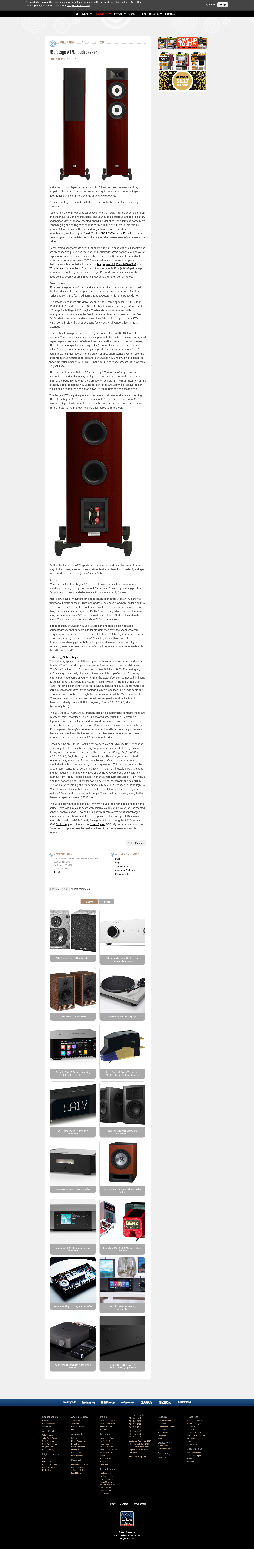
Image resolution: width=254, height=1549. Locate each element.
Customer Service (194, 1432)
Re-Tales (103, 1462)
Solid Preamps (48, 1441)
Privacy (190, 1441)
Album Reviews (106, 1427)
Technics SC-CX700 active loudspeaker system (122, 1191)
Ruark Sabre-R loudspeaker (73, 1016)
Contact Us (191, 1427)
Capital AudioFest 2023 (138, 1450)
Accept (223, 4)
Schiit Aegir (70, 657)
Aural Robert (105, 1444)
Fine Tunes (104, 1494)
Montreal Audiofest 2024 (139, 1444)
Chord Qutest (97, 824)
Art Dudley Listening (108, 1476)
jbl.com (57, 872)
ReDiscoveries (105, 1459)
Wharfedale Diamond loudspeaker (72, 958)
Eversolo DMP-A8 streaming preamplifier (122, 1308)
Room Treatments (78, 1447)
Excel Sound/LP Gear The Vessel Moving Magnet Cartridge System (122, 1073)
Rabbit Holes (105, 1456)
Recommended (101, 13)
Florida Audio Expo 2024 (139, 1447)
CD (43, 1458)
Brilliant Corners (106, 1447)
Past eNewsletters (165, 1449)
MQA (160, 1438)
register (65, 889)
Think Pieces (163, 1432)
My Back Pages (106, 1453)
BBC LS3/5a (108, 233)
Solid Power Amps (49, 1444)
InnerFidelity (76, 1473)
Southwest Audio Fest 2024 (140, 1441)
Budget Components (79, 1464)
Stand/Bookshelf (49, 1424)
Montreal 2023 (135, 1431)
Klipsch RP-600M (126, 264)
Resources (170, 13)
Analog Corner (106, 1473)
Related (89, 901)
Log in (53, 889)
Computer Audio (48, 1467)
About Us (190, 1430)
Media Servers (47, 1470)
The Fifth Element (107, 1479)
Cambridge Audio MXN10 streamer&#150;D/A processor (122, 1366)
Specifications (121, 866)
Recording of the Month (109, 1421)
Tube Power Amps (49, 1438)
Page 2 (139, 843)
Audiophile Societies (195, 1421)
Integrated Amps (49, 1447)
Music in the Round (107, 1485)
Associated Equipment (125, 870)
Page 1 (118, 859)
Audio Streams (106, 1482)
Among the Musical (108, 1438)
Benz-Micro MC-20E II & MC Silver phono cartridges (122, 1249)
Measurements (122, 874)
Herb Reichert (56, 59)
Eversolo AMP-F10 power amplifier (73, 1189)
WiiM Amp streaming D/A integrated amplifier (73, 1366)
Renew (189, 1459)
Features (103, 1430)
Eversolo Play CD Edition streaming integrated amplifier (72, 1073)
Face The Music (106, 1491)
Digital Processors (49, 1464)
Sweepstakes (163, 1457)
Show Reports (136, 1415)
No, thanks (209, 4)
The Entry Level (106, 1488)
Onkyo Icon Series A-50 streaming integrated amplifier (122, 959)
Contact (124, 1503)
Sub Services (192, 1462)
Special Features (164, 1421)
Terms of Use (192, 1444)
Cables (74, 1438)
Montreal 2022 (135, 1434)
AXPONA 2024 (135, 1418)
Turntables (75, 1421)
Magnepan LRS (106, 264)
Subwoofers (47, 1427)
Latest (106, 901)
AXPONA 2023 (135, 1421)
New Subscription (194, 1453)
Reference (162, 1424)
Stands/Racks (76, 1450)
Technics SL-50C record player (122, 1016)
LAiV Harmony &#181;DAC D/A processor (73, 1132)
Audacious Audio (78, 1467)
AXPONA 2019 (135, 1427)
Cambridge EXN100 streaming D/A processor (73, 1249)
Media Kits (191, 1438)
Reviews (84, 13)
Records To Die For (107, 1424)
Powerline (75, 1444)
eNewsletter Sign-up (195, 1424)
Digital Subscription (194, 1456)
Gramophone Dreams (108, 1450)
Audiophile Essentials (166, 1427)
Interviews (162, 1430)
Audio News (163, 1446)
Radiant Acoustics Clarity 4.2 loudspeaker (122, 1132)
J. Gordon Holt (77, 1470)
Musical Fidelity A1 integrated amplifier (73, 1306)
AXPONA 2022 (135, 1424)
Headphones (76, 1453)
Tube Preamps (48, 1435)
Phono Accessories (78, 1441)
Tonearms (75, 1424)
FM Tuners (75, 1430)
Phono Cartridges (78, 1427)
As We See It (105, 1441)
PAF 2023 (133, 1453)
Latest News (165, 1442)
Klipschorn (129, 233)
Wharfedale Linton (60, 268)
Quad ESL (89, 233)
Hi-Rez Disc (46, 1461)
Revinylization (105, 1464)
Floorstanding (48, 1421)
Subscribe (154, 13)
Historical (162, 1435)
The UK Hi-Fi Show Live (196, 1435)
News (144, 13)
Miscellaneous (77, 1456)
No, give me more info (78, 5)
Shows (132, 13)
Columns (118, 13)
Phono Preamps (48, 1450)
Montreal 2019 (135, 1437)
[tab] (89, 901)
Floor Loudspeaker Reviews (80, 41)
